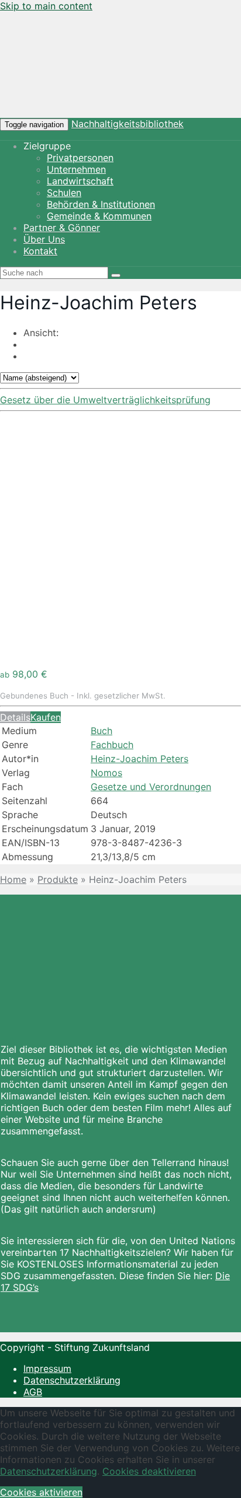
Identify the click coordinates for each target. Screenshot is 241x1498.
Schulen (64, 192)
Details (15, 717)
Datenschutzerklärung (71, 1380)
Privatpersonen (80, 157)
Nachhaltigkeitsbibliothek (127, 124)
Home (13, 879)
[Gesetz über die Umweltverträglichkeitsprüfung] (120, 653)
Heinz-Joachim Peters (139, 758)
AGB (32, 1392)
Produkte (57, 879)
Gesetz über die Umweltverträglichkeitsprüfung (105, 400)
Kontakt (40, 251)
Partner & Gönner (61, 227)
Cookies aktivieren (41, 1492)
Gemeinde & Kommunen (99, 216)
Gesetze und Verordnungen (151, 786)
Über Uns (44, 239)
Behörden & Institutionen (101, 204)
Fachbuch (112, 744)
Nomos (106, 772)
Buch (101, 730)
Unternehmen (76, 169)
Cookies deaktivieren (149, 1471)
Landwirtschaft (80, 181)
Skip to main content (46, 6)
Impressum (47, 1368)
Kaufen (45, 717)
